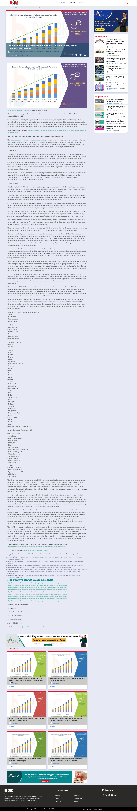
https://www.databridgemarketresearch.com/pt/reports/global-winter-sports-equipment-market (37, 589)
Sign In (81, 2)
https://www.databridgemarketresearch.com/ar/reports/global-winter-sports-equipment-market (37, 587)
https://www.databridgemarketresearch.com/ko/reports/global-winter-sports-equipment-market (37, 598)
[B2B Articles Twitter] (109, 795)
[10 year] (47, 777)
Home (63, 2)
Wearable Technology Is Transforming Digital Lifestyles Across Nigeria (115, 68)
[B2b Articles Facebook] (73, 55)
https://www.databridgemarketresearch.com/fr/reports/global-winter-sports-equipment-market (37, 594)
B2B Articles (54, 809)
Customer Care (98, 809)
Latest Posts (71, 2)
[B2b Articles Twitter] (77, 55)
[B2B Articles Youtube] (112, 795)
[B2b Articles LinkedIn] (85, 55)
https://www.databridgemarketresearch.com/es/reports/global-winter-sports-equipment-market (37, 596)
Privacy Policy (78, 798)
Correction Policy (59, 798)
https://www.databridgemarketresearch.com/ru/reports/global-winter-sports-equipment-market (37, 601)
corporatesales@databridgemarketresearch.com (27, 627)
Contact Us (58, 801)
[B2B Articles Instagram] (106, 795)
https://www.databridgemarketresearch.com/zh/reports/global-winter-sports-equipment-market (37, 585)
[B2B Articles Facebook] (103, 795)
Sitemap (76, 801)
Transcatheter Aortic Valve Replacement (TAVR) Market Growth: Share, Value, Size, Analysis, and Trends (26, 681)
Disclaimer (77, 795)
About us (57, 795)
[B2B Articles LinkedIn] (115, 795)
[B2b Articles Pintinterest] (81, 55)
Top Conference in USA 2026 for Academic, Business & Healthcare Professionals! (116, 59)
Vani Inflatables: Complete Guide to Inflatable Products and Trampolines (115, 51)
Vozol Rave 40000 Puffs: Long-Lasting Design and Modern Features (115, 84)
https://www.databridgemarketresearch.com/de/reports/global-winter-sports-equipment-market (37, 592)
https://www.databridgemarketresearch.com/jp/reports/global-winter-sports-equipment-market (37, 583)
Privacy (89, 809)
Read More (11, 686)
